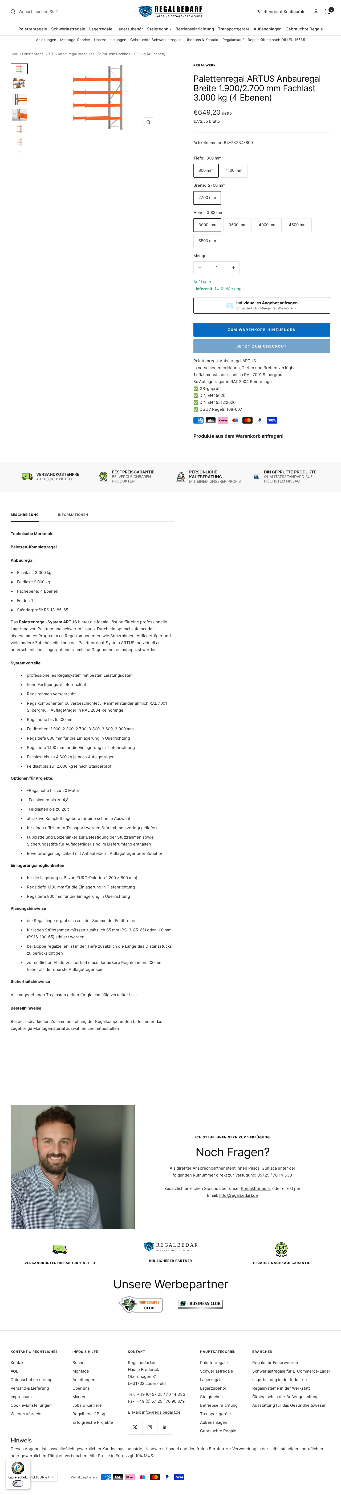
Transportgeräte (234, 28)
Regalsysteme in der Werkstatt (281, 1388)
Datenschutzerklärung (31, 1379)
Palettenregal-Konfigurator (282, 11)
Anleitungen (46, 40)
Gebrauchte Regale (304, 28)
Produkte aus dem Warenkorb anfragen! (238, 436)
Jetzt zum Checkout (262, 346)
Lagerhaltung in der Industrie (279, 1379)
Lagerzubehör (129, 28)
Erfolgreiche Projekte (92, 1422)
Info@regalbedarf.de (238, 1195)
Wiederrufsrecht (26, 1413)
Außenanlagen (268, 28)
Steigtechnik (159, 28)
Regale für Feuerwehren (275, 1362)
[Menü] (27, 1462)
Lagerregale (100, 28)
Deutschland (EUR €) (31, 1477)
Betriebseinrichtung (195, 28)
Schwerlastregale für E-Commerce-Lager (291, 1371)
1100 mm (234, 170)
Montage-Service (75, 40)
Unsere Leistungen (110, 40)
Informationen (73, 515)
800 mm (206, 170)
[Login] (316, 11)
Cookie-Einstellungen (31, 1405)
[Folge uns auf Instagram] (150, 1427)
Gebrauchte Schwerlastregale (155, 40)
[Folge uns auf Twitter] (135, 1427)
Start (15, 54)
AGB (15, 1371)
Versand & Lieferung (30, 1388)
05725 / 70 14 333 (274, 1175)
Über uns (81, 1388)
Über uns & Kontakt (201, 40)
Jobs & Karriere (87, 1405)
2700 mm (207, 197)
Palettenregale (32, 28)
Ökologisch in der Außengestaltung (285, 1396)
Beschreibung (25, 515)
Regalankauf (233, 40)
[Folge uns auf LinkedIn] (164, 1427)
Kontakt (18, 1362)
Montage (80, 1371)
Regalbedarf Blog (88, 1413)
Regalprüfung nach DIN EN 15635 (276, 40)
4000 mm (268, 224)
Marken (79, 1396)
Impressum (21, 1396)
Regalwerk (204, 65)
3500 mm (237, 224)
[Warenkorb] (327, 11)
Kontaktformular (256, 1188)
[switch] (18, 1483)
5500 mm (207, 240)
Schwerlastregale (68, 28)
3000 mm (207, 224)
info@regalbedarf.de (161, 1412)
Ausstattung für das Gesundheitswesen (289, 1405)
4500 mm (298, 224)
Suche (78, 1362)
